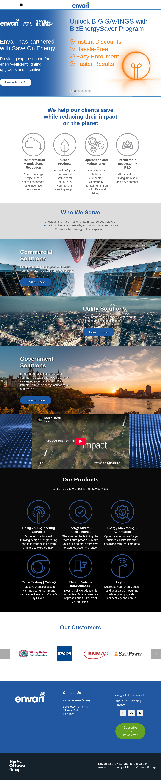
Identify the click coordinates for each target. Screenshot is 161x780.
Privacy (120, 704)
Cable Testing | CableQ (39, 582)
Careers (134, 701)
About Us (121, 701)
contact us (49, 225)
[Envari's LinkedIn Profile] (123, 713)
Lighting (122, 582)
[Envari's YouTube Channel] (131, 713)
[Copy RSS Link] (140, 713)
